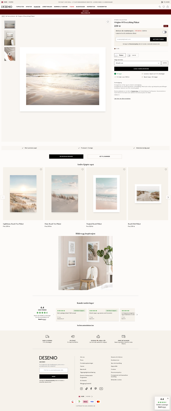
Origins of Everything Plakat (26, 16)
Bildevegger (80, 6)
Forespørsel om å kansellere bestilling (119, 375)
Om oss (82, 357)
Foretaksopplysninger (86, 363)
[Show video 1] (9, 54)
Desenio (90, 406)
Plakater (37, 6)
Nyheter (29, 6)
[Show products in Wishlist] (164, 7)
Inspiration (91, 6)
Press (81, 360)
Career (82, 366)
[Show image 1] (9, 25)
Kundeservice (115, 360)
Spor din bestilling (116, 363)
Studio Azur (134, 91)
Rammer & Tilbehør (60, 6)
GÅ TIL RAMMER (104, 156)
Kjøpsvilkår (114, 366)
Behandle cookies (116, 380)
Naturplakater (11, 16)
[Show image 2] (9, 38)
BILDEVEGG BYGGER (66, 156)
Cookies (113, 369)
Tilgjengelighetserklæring (87, 372)
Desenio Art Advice (116, 357)
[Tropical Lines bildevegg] (85, 263)
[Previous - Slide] (3, 197)
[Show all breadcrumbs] (3, 16)
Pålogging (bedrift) (85, 383)
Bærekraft (83, 369)
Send (53, 376)
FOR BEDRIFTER (102, 6)
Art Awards (83, 380)
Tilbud (72, 6)
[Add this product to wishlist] (108, 21)
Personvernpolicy (133, 44)
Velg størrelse (118, 60)
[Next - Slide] (168, 197)
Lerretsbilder (47, 6)
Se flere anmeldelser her (85, 325)
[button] (165, 63)
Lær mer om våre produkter (122, 98)
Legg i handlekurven (141, 69)
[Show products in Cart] (168, 7)
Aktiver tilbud (158, 39)
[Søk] (160, 6)
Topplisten (20, 6)
